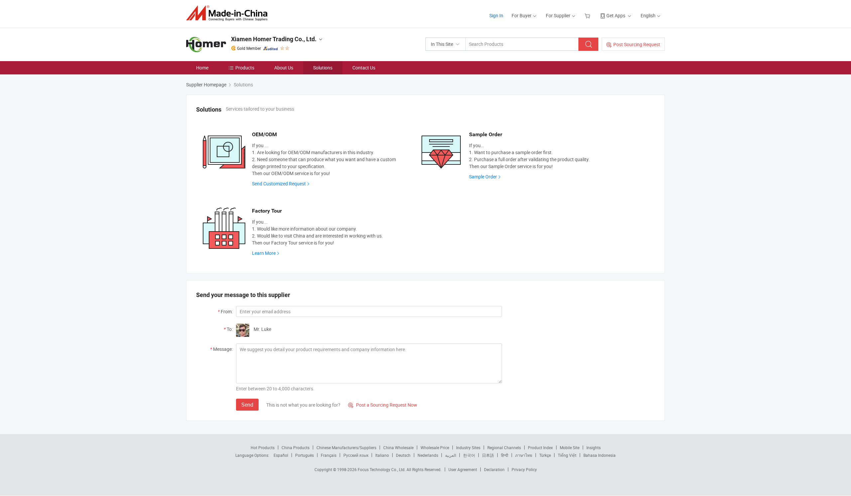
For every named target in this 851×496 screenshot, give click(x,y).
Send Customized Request (279, 183)
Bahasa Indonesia (599, 455)
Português (304, 455)
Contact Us (363, 67)
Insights (593, 447)
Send (247, 404)
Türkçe (545, 455)
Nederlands (428, 455)
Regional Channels (504, 447)
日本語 (488, 455)
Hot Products (263, 447)
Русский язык (355, 455)
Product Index (540, 447)
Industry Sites (468, 447)
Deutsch (403, 455)
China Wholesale (398, 447)
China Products (295, 447)
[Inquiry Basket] (588, 15)
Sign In (496, 15)
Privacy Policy (524, 469)
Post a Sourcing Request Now (382, 405)
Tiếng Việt (567, 455)
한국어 (469, 455)
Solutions (322, 67)
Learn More (264, 253)
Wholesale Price (435, 447)
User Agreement (462, 469)
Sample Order (483, 176)
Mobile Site (569, 447)
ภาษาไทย (523, 455)
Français (328, 455)
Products (244, 67)
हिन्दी (504, 455)
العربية (450, 455)
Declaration (494, 469)
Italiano (382, 455)
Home (202, 67)
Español (281, 455)
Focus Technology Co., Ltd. (382, 469)
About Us (283, 67)
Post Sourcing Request (636, 44)
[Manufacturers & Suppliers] (229, 13)
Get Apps (615, 15)
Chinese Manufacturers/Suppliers (346, 447)
